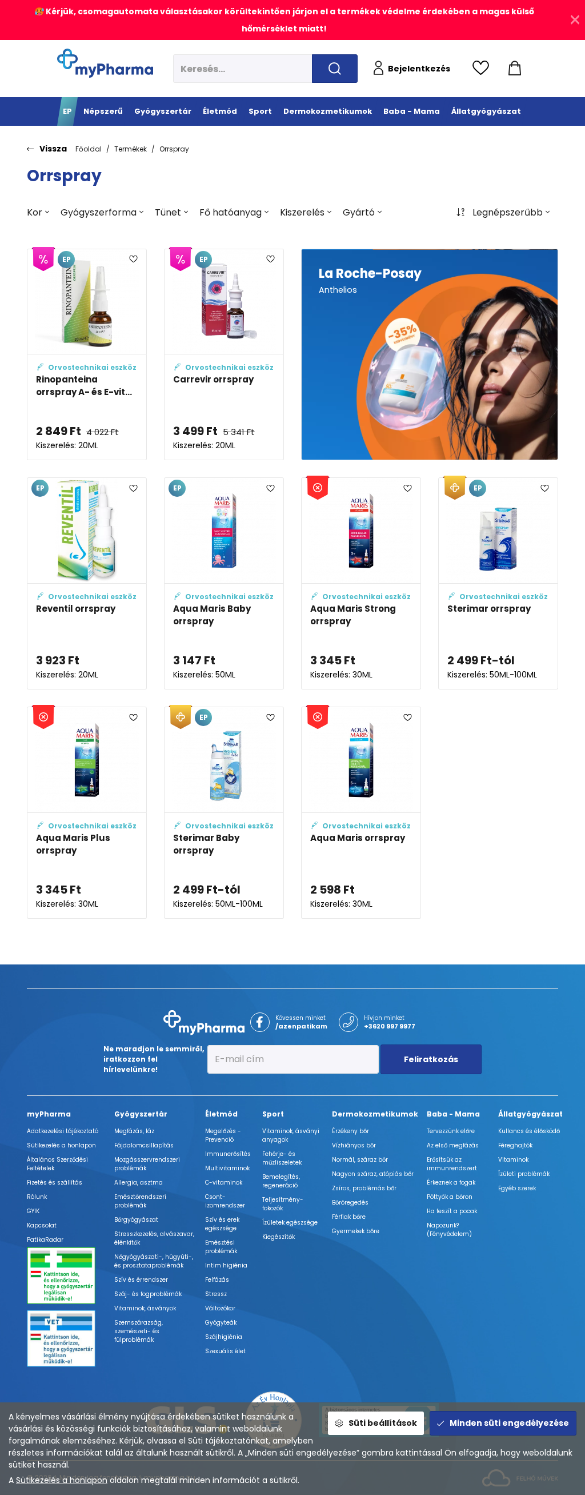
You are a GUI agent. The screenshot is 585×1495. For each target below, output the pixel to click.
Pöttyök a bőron (449, 1197)
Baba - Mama (453, 1114)
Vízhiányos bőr (354, 1145)
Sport (273, 1114)
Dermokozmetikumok (375, 1114)
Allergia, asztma (138, 1182)
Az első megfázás (453, 1145)
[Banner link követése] (430, 354)
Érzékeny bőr (350, 1131)
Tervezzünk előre (451, 1131)
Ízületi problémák (524, 1174)
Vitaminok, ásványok (145, 1308)
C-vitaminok (223, 1182)
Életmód (221, 1114)
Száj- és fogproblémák (148, 1294)
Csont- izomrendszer (225, 1201)
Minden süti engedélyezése (509, 1423)
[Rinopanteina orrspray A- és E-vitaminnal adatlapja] (87, 355)
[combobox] (38, 212)
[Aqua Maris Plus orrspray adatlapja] (87, 813)
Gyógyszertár (140, 1114)
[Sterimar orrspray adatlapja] (498, 583)
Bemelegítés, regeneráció (281, 1181)
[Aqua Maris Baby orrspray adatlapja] (224, 583)
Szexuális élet (225, 1351)
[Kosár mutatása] (515, 68)
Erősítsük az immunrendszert (452, 1164)
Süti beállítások (382, 1423)
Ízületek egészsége (290, 1222)
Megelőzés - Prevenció (223, 1135)
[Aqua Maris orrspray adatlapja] (361, 813)
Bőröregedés (350, 1202)
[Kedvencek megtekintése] (484, 68)
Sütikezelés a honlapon (61, 1480)
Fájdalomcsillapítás (144, 1145)
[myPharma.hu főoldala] (105, 63)
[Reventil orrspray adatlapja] (87, 583)
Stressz (216, 1294)
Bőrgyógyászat (136, 1219)
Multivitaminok (227, 1168)
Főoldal (88, 149)
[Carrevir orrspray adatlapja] (224, 355)
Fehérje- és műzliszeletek (282, 1158)
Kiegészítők (278, 1237)
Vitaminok (513, 1159)
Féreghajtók (515, 1145)
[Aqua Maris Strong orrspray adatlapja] (361, 583)
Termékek (130, 149)
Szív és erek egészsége (222, 1224)
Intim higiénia (226, 1265)
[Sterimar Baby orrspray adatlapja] (224, 813)
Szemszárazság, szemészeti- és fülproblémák (138, 1331)
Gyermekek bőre (355, 1231)
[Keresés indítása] (335, 68)
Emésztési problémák (221, 1246)
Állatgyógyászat (530, 1114)
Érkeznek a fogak (451, 1182)
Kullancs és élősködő (529, 1131)
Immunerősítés (228, 1154)
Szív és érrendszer (141, 1279)
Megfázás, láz (134, 1131)
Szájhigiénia (223, 1337)
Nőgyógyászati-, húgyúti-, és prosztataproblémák (153, 1261)
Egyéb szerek (517, 1188)
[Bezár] (575, 20)
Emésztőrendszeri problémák (140, 1201)
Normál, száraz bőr (360, 1159)
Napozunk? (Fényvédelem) (449, 1229)
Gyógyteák (221, 1322)
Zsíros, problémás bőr (364, 1188)
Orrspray (174, 149)
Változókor (220, 1308)
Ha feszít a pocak (452, 1211)
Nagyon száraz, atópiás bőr (373, 1174)
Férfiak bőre (349, 1217)
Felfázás (217, 1279)
